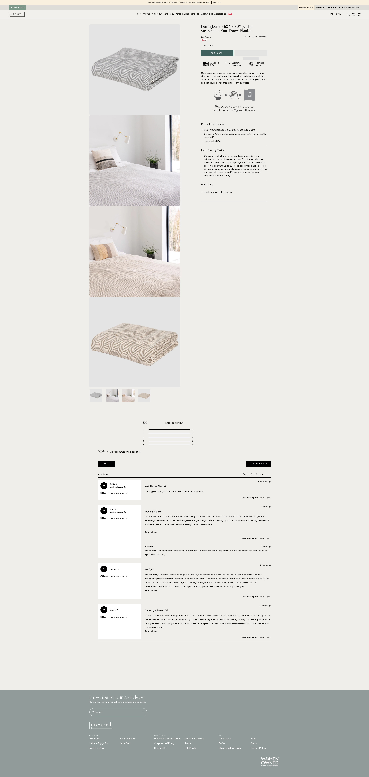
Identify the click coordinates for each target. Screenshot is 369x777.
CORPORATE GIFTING (349, 7)
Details (208, 2)
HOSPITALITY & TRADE (326, 7)
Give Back (125, 743)
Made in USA (96, 748)
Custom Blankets (194, 738)
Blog (253, 738)
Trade (188, 743)
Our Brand (93, 736)
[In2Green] (17, 14)
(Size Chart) (250, 130)
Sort (245, 474)
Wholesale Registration (167, 738)
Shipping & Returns (230, 748)
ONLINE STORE (306, 7)
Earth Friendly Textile (212, 150)
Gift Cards (190, 748)
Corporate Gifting (164, 743)
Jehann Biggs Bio (99, 743)
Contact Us (225, 738)
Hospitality (160, 748)
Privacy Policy (258, 748)
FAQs (222, 743)
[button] (251, 53)
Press (253, 743)
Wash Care (207, 185)
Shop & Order (159, 736)
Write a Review (261, 464)
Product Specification (213, 124)
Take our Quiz (17, 7)
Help (220, 736)
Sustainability (127, 738)
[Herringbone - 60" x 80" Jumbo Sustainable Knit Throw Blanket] (95, 395)
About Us (94, 738)
